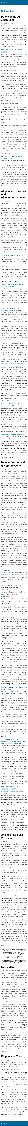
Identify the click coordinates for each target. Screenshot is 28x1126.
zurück (5, 2)
